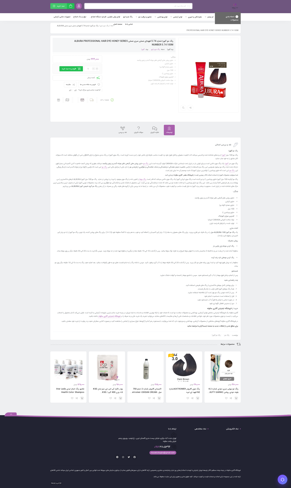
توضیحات (169, 132)
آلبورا (168, 49)
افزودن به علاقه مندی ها (88, 84)
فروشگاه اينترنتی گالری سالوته (219, 308)
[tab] (169, 130)
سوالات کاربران (138, 132)
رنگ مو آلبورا (216, 335)
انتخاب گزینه (82, 398)
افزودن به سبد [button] (236, 398)
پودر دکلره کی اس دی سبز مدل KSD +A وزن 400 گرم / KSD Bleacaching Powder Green (108, 392)
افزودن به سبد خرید (69, 68)
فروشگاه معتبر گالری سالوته (183, 175)
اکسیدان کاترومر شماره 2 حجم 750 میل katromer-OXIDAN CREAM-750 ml (146, 392)
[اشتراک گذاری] (190, 107)
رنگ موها (142, 179)
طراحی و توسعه (56, 483)
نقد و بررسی (123, 132)
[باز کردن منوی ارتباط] (282, 479)
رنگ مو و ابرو (104, 26)
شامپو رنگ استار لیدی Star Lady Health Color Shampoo (70, 390)
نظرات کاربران (154, 132)
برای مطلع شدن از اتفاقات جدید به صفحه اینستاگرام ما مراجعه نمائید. (212, 326)
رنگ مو (145, 163)
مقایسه (68, 84)
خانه (111, 26)
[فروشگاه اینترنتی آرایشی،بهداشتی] (235, 6)
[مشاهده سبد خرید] (70, 6)
